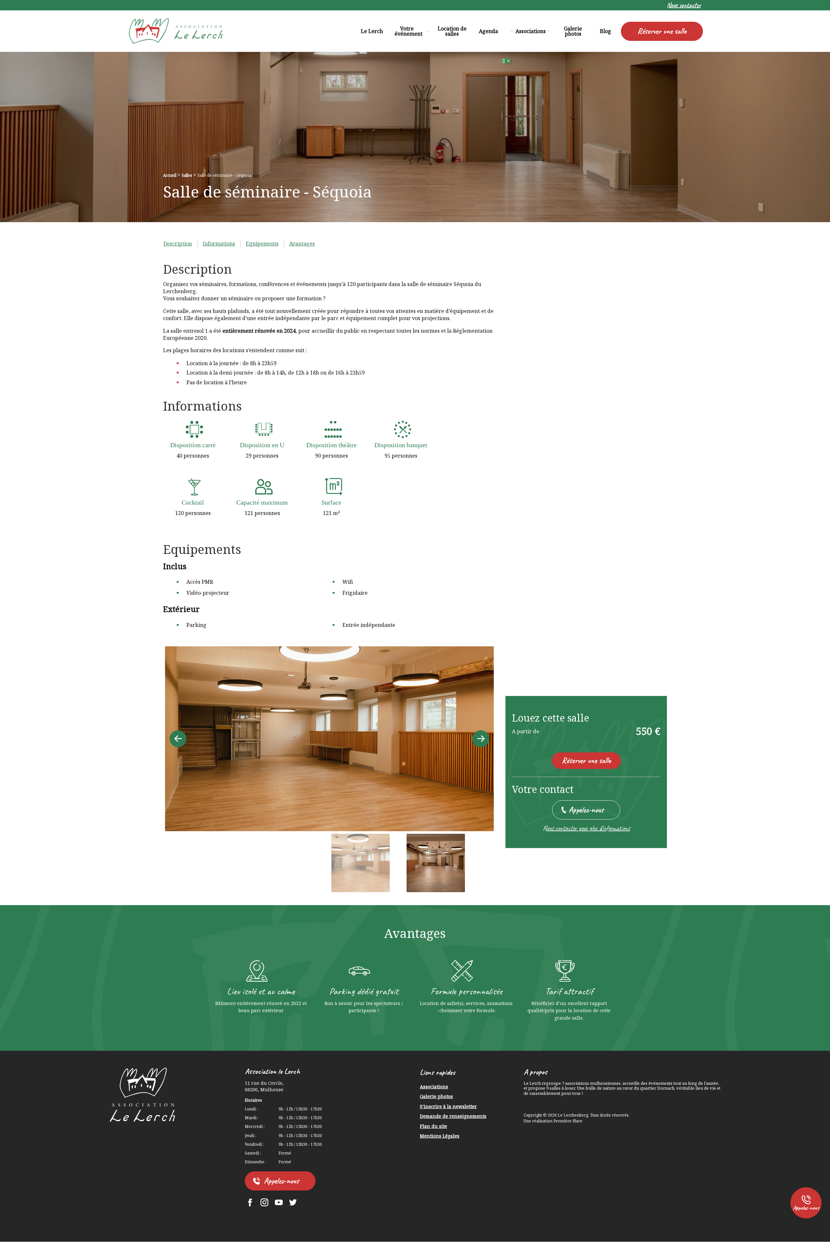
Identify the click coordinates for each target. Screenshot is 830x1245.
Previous (178, 738)
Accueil (169, 175)
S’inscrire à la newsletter (448, 1106)
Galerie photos (573, 31)
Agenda (488, 31)
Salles (187, 175)
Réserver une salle (661, 31)
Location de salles (452, 31)
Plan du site (433, 1126)
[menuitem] (684, 5)
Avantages (302, 243)
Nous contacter (684, 5)
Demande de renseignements (453, 1116)
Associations (531, 31)
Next (480, 738)
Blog (605, 31)
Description (177, 243)
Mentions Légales (439, 1136)
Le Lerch (372, 31)
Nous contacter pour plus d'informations (586, 828)
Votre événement (408, 31)
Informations (219, 243)
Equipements (262, 243)
